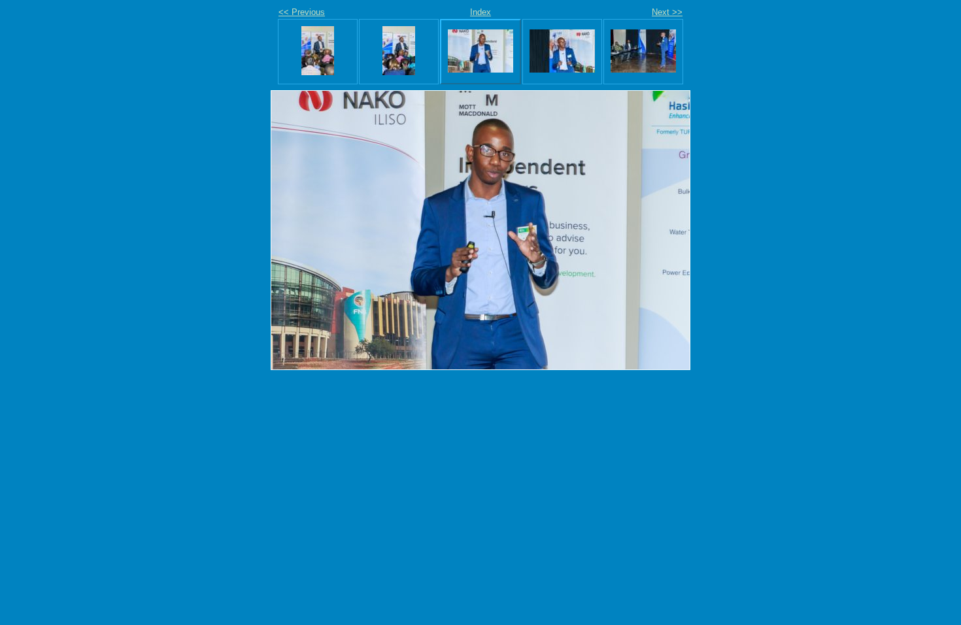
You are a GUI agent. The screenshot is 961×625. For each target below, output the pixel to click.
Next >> (667, 12)
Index (480, 12)
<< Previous (301, 12)
